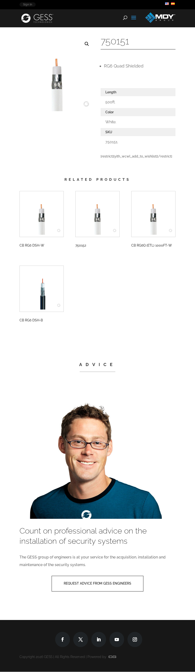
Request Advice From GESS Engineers (97, 583)
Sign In (27, 4)
